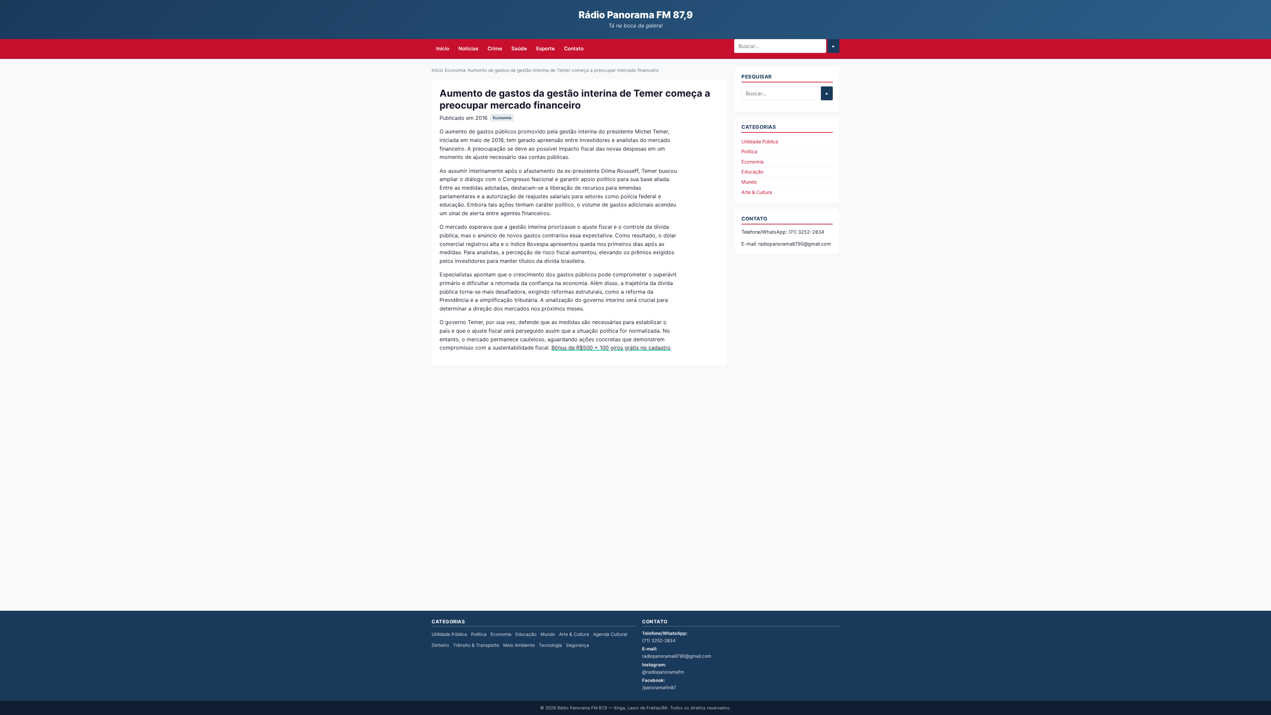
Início (442, 48)
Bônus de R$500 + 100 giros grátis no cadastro (611, 347)
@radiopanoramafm (663, 672)
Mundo (749, 182)
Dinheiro (440, 645)
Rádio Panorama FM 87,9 (636, 15)
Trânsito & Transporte (476, 645)
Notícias (468, 48)
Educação (752, 171)
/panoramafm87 (659, 687)
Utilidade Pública (759, 141)
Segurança (577, 645)
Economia (455, 70)
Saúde (519, 48)
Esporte (545, 48)
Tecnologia (550, 645)
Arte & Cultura (756, 192)
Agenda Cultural (610, 634)
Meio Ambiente (519, 645)
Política (749, 151)
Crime (495, 48)
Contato (574, 48)
